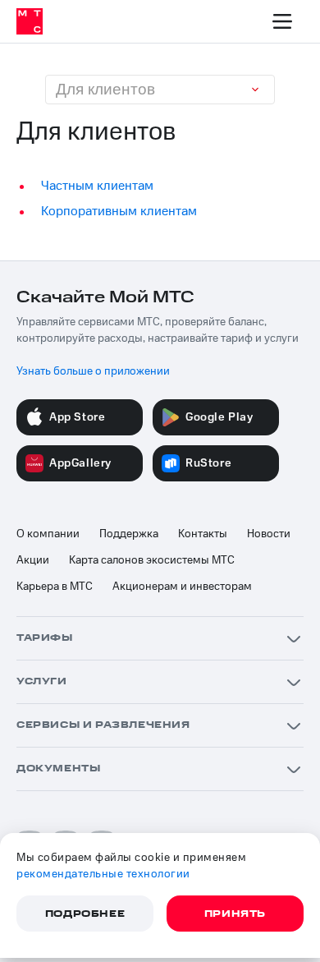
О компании (48, 534)
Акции (32, 560)
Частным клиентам (97, 186)
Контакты (202, 534)
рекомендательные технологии (103, 874)
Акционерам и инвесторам (182, 586)
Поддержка (128, 534)
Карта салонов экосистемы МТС (152, 560)
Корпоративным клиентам (119, 211)
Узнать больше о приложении (93, 371)
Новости (268, 534)
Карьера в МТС (54, 586)
